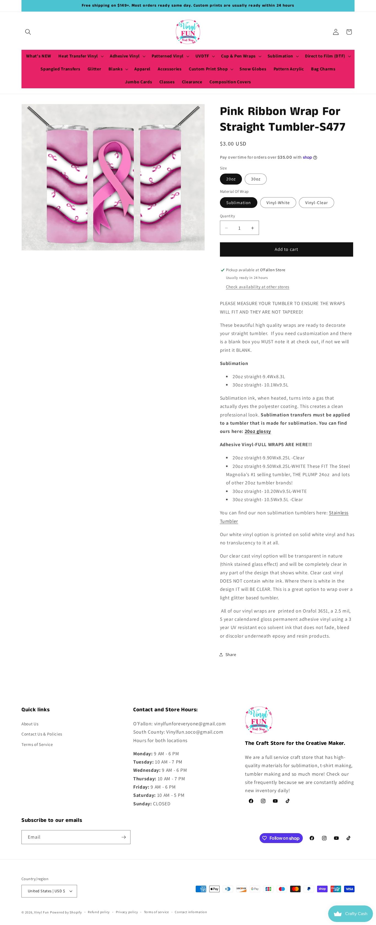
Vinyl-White (278, 202)
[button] (28, 32)
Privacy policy (127, 912)
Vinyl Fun (41, 912)
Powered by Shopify (66, 912)
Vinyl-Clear (316, 202)
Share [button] (230, 654)
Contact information (191, 912)
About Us (29, 723)
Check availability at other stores (257, 286)
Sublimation (238, 202)
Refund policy (99, 912)
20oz (231, 179)
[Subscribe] (123, 837)
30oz (255, 179)
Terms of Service (37, 744)
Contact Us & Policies (41, 734)
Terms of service (156, 912)
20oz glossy (258, 431)
